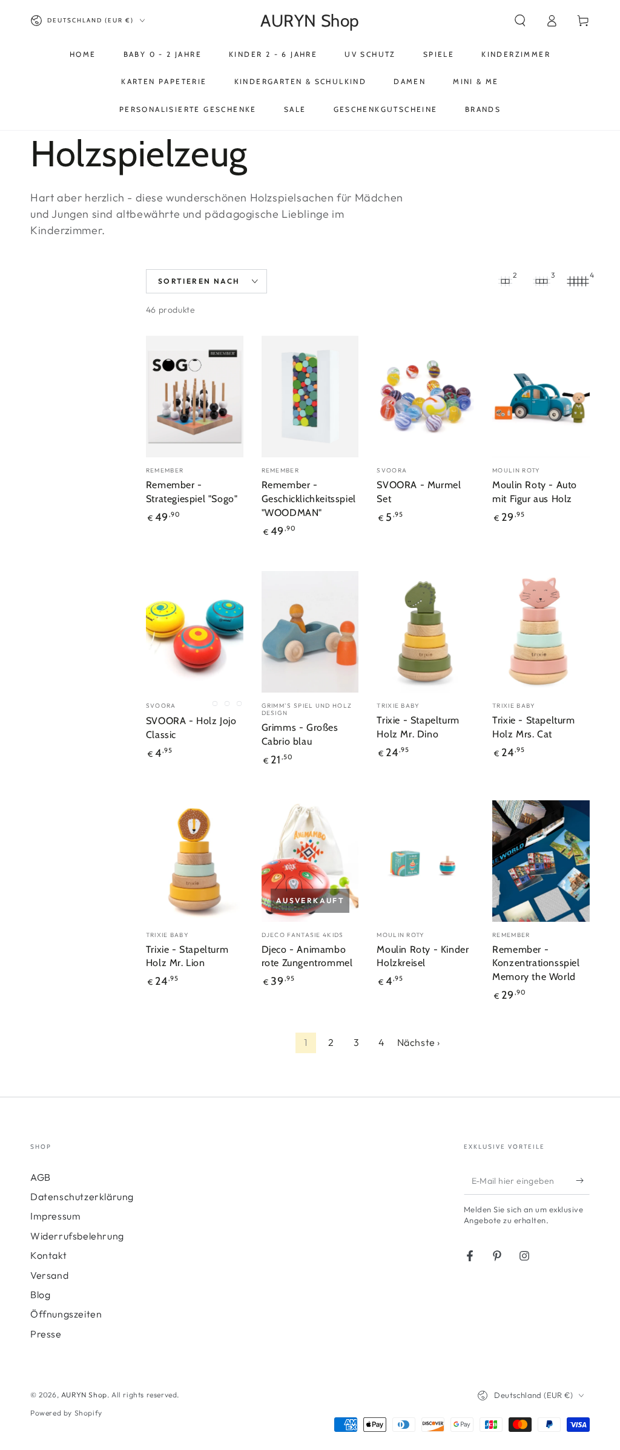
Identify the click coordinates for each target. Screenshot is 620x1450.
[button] (520, 20)
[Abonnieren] (583, 1181)
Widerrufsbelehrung (77, 1236)
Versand (49, 1275)
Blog (40, 1294)
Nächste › (418, 1042)
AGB (40, 1177)
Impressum (55, 1216)
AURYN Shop (84, 1394)
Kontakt (48, 1255)
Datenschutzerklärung (82, 1196)
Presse (46, 1334)
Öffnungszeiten (66, 1314)
